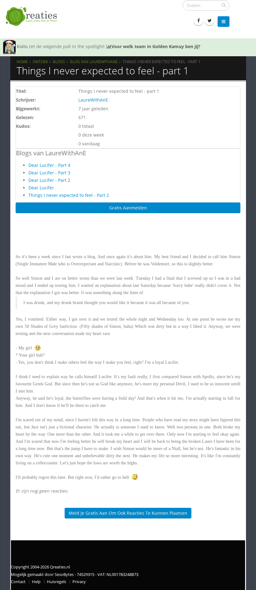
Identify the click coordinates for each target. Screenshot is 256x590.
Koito (22, 46)
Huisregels (56, 581)
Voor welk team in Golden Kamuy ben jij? (155, 46)
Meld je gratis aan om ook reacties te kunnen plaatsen (128, 513)
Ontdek (40, 61)
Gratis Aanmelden (128, 208)
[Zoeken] (223, 5)
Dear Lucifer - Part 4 (49, 165)
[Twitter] (209, 20)
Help (36, 581)
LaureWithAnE (93, 100)
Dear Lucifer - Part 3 (49, 173)
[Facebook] (198, 20)
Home (22, 61)
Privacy (79, 581)
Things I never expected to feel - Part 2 (68, 195)
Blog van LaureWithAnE (94, 61)
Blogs (59, 61)
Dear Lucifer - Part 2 (49, 180)
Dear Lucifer (41, 188)
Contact (18, 581)
